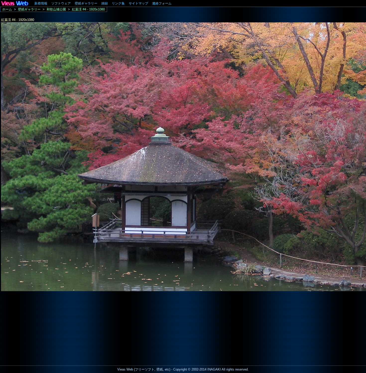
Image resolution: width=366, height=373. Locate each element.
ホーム (7, 9)
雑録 (104, 3)
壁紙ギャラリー (86, 3)
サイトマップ (138, 3)
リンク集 (118, 3)
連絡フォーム (162, 3)
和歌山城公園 (56, 9)
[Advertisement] (42, 327)
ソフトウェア (61, 3)
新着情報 (40, 3)
